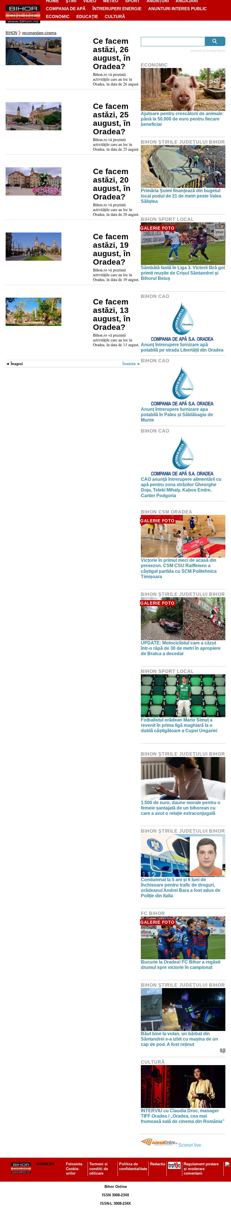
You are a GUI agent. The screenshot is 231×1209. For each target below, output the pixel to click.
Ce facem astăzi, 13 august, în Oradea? (111, 315)
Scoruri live (190, 1145)
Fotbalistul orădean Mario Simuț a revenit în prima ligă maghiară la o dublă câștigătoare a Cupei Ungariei (179, 725)
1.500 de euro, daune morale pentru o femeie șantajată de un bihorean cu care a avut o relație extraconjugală (180, 808)
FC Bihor (153, 913)
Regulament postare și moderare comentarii (201, 1169)
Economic (58, 16)
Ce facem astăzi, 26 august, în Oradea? (111, 54)
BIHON (11, 33)
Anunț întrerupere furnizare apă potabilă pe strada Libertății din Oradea (182, 347)
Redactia (157, 1164)
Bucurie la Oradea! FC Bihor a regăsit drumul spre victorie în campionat (180, 965)
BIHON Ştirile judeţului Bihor (183, 142)
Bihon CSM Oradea (166, 512)
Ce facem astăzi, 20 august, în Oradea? (111, 184)
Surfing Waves (215, 50)
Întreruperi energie (116, 8)
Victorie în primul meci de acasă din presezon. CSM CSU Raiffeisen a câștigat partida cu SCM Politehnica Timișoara (179, 568)
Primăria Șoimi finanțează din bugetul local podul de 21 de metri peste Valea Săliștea (181, 196)
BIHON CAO (155, 296)
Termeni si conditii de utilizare (98, 1169)
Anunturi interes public (177, 8)
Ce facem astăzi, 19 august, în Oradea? (111, 249)
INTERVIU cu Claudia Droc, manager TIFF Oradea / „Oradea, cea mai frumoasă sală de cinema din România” (183, 1116)
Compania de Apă (66, 8)
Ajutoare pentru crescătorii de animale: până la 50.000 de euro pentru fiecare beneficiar (182, 119)
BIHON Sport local (167, 219)
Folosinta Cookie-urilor (74, 1169)
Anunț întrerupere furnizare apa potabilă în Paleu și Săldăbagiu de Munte (177, 414)
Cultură (115, 16)
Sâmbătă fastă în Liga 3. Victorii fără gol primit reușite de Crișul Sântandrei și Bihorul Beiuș (183, 273)
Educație (87, 16)
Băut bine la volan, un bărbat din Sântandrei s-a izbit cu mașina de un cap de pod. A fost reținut (179, 1039)
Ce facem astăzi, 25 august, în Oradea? (111, 119)
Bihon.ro (45, 1164)
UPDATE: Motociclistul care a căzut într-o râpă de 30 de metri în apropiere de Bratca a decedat (181, 648)
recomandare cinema (39, 33)
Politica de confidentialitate (133, 1166)
